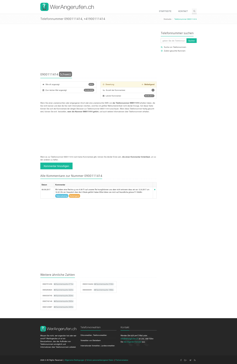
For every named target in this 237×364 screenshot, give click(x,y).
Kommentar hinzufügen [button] (56, 166)
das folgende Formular (132, 341)
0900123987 (58, 307)
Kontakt (183, 11)
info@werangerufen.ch (129, 338)
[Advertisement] (98, 48)
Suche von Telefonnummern (175, 47)
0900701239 (58, 284)
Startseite (165, 11)
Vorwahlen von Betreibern (91, 340)
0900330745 (58, 295)
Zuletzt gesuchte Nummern (174, 50)
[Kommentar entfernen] (154, 189)
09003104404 (98, 284)
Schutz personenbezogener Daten (99, 360)
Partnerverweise (121, 360)
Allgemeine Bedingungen (74, 360)
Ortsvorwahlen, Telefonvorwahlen (94, 335)
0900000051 (98, 289)
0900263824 (58, 289)
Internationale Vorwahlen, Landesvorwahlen (98, 345)
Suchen (191, 40)
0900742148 (58, 301)
